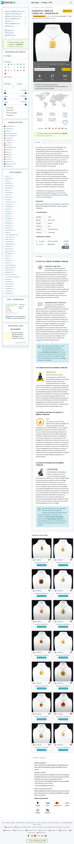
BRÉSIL (9, 131)
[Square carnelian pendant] (46, 128)
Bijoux (43, 7)
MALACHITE (9, 248)
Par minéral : (7, 84)
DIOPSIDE (8, 211)
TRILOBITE (9, 291)
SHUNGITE (9, 281)
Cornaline (65, 117)
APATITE (8, 190)
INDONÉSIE (10, 140)
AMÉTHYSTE (9, 185)
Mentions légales (10, 822)
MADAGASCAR (11, 147)
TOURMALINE (9, 288)
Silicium (41, 244)
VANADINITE (9, 293)
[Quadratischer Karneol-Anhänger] (49, 128)
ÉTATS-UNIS (10, 161)
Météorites (9, 26)
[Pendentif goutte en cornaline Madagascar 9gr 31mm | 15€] (41, 640)
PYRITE (8, 258)
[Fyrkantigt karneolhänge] (65, 128)
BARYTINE (9, 197)
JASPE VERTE (9, 239)
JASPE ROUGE (9, 237)
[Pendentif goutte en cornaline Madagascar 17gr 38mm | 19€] (63, 671)
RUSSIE (9, 156)
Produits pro (10, 35)
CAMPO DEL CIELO (11, 202)
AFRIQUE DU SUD (11, 163)
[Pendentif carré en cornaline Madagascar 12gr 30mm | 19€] (41, 579)
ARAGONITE (9, 192)
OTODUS (8, 256)
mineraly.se (41, 832)
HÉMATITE (9, 227)
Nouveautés (9, 30)
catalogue (36, 7)
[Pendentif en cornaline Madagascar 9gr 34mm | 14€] (41, 548)
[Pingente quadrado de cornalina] (63, 128)
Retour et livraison (42, 822)
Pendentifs (49, 7)
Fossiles (9, 21)
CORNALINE (9, 206)
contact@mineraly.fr (50, 827)
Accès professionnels (54, 822)
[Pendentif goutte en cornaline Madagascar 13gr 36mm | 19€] (63, 702)
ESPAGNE (9, 138)
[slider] (5, 93)
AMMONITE (9, 183)
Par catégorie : (8, 56)
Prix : (5, 90)
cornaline (37, 560)
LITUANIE (9, 142)
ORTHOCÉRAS (9, 253)
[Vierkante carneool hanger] (59, 128)
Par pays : (19, 84)
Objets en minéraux (12, 18)
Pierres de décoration (13, 14)
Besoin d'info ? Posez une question (45, 69)
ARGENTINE (10, 128)
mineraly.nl (64, 830)
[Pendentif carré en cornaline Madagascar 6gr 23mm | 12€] (63, 640)
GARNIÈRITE (9, 223)
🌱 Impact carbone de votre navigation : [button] (15, 44)
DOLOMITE (9, 213)
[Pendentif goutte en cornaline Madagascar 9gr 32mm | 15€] (41, 610)
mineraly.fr (8, 830)
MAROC (9, 145)
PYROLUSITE (9, 260)
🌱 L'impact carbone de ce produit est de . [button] (52, 134)
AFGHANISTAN (10, 126)
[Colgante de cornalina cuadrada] (56, 128)
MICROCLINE (9, 251)
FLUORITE (8, 220)
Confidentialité (20, 822)
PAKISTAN (9, 154)
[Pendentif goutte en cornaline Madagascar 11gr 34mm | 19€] (63, 610)
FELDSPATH (9, 218)
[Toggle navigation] (71, 2)
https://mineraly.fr (64, 827)
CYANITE (8, 209)
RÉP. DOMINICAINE (11, 135)
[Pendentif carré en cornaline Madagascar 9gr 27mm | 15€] (41, 733)
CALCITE (8, 199)
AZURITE (8, 195)
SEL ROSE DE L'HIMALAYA (12, 277)
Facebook (19, 827)
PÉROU (8, 152)
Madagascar (52, 120)
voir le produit (42, 565)
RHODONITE (9, 272)
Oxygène (42, 241)
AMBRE (8, 180)
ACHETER (67, 11)
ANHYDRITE (9, 188)
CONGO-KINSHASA (11, 133)
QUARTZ (8, 262)
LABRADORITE (10, 244)
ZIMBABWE (9, 166)
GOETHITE (9, 225)
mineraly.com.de (32, 830)
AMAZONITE (9, 178)
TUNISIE (9, 159)
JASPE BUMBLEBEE (11, 234)
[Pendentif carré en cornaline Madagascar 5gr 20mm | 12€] (41, 702)
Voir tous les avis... (20, 342)
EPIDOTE (8, 216)
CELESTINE (9, 204)
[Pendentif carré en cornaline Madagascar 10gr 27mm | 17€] (41, 671)
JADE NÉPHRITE (10, 230)
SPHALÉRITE (9, 286)
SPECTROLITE (9, 284)
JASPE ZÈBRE (9, 241)
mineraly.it (43, 830)
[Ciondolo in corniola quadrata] (53, 128)
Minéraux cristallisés (13, 16)
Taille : (6, 102)
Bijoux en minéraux (12, 23)
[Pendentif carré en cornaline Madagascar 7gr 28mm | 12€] (63, 733)
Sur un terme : (8, 77)
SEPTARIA (8, 279)
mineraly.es (53, 830)
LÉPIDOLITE (9, 246)
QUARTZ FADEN (10, 265)
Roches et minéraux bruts (14, 11)
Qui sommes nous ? (30, 822)
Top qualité (9, 33)
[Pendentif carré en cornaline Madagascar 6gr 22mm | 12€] (63, 548)
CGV (3, 822)
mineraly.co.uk (19, 830)
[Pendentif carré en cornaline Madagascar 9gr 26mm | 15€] (63, 579)
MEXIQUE (9, 149)
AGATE (8, 176)
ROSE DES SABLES (11, 274)
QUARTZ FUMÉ (10, 267)
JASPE (8, 232)
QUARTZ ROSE (10, 270)
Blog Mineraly (10, 827)
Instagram (27, 827)
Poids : (6, 96)
